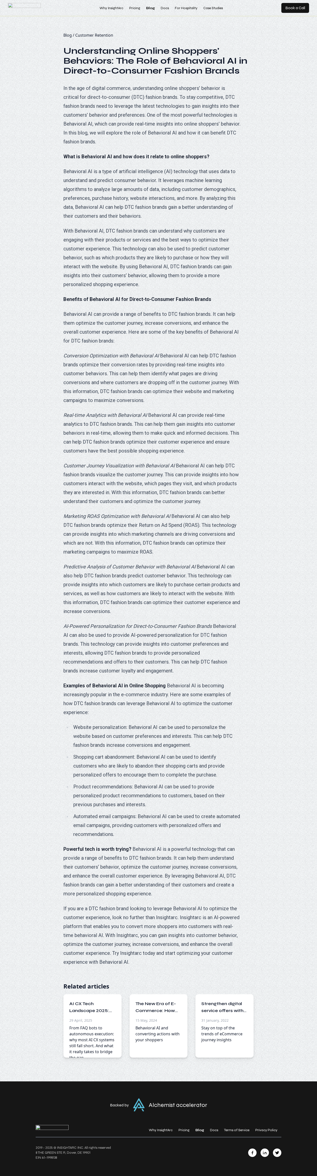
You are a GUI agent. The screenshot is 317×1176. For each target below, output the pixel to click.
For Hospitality (186, 8)
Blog (150, 8)
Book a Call (295, 7)
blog (67, 35)
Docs (165, 8)
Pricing (134, 8)
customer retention (94, 35)
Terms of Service (236, 1130)
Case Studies (213, 8)
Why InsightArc (111, 8)
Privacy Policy (266, 1130)
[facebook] (252, 1153)
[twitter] (277, 1153)
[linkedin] (265, 1153)
